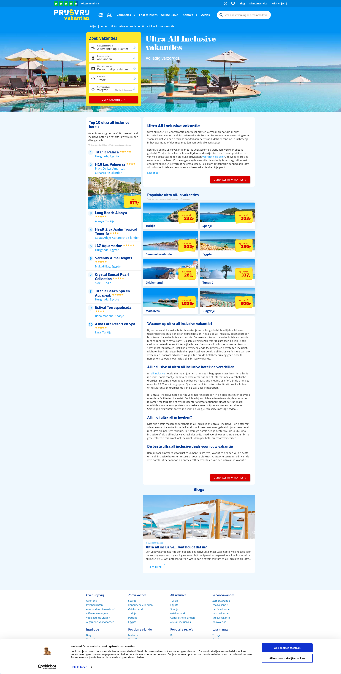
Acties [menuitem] (205, 15)
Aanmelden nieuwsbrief (100, 609)
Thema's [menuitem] (187, 15)
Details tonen (79, 667)
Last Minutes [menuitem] (148, 15)
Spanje (132, 600)
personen (112, 49)
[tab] (113, 153)
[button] (134, 14)
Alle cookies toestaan (287, 647)
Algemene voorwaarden (100, 622)
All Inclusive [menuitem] (169, 15)
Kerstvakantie (220, 613)
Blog (242, 3)
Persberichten (94, 605)
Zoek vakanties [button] (112, 99)
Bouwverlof (219, 622)
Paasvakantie (220, 605)
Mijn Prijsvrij (279, 3)
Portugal (133, 617)
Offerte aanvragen (97, 613)
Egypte (132, 622)
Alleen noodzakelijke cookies (287, 658)
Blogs (89, 635)
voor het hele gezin (213, 156)
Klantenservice (258, 3)
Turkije (132, 613)
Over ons (91, 600)
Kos (172, 635)
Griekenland (135, 609)
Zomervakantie (221, 600)
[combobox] (244, 15)
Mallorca (133, 635)
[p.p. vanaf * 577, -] (115, 207)
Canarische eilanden (140, 605)
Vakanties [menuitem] (124, 15)
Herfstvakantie (221, 609)
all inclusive (158, 373)
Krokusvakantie (221, 617)
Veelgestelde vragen (98, 617)
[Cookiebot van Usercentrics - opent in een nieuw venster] (47, 667)
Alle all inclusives (180, 622)
